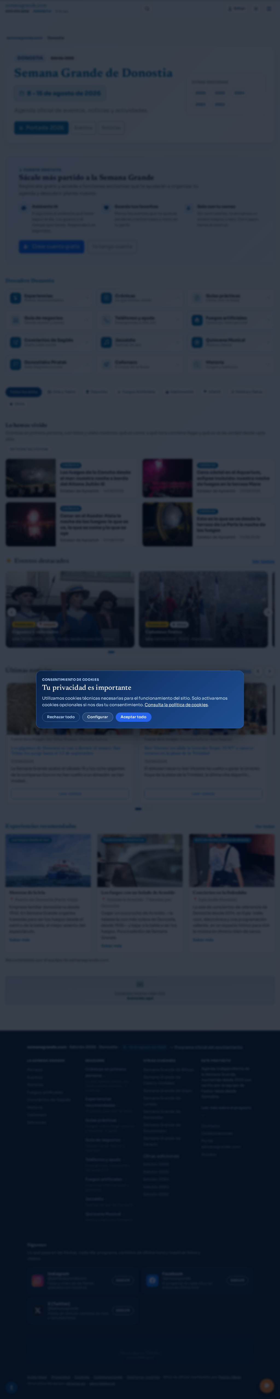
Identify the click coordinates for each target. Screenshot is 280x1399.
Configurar (97, 717)
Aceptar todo (133, 717)
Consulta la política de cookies (176, 704)
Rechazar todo (61, 717)
